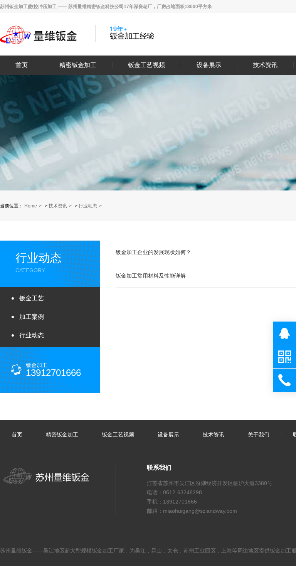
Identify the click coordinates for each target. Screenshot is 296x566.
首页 (21, 65)
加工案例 (31, 316)
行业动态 (88, 206)
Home (30, 206)
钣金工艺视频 (146, 65)
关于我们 (258, 434)
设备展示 (209, 65)
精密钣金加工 (77, 65)
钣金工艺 (31, 298)
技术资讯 (265, 65)
